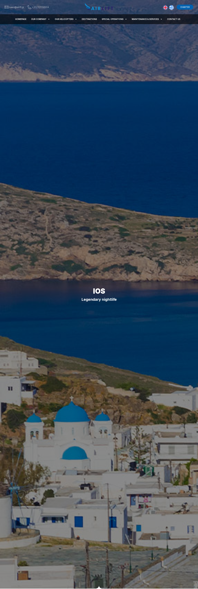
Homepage (20, 19)
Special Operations (112, 19)
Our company (38, 19)
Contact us (173, 19)
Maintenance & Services (145, 19)
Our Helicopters (64, 19)
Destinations (89, 19)
